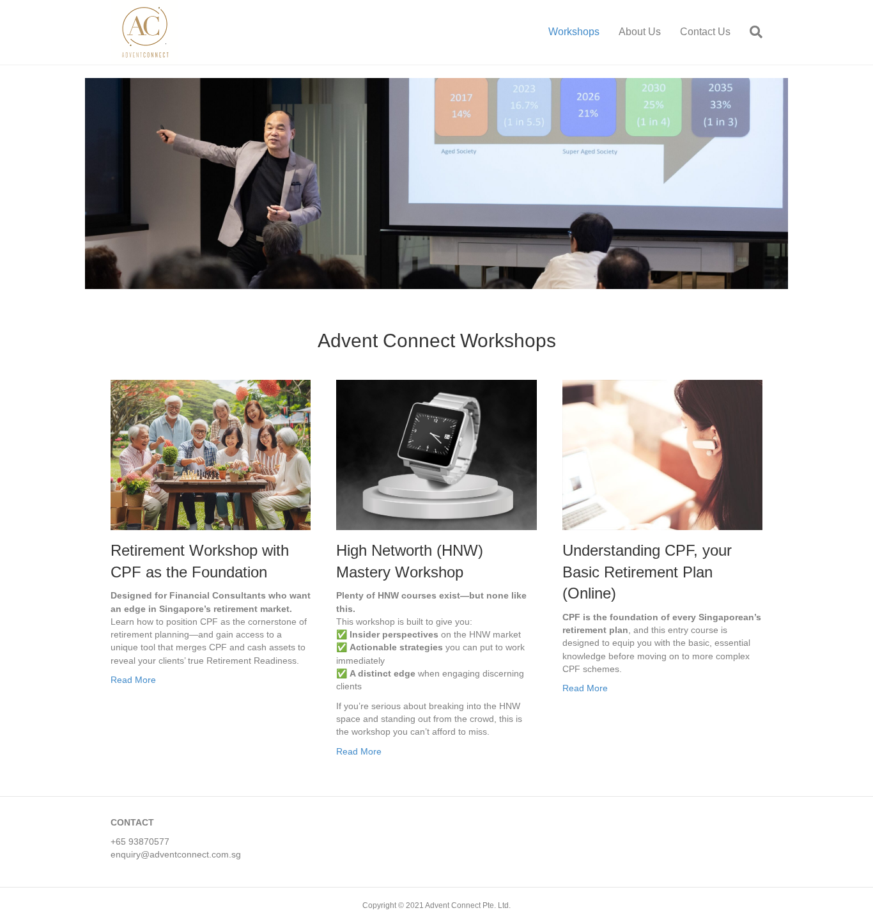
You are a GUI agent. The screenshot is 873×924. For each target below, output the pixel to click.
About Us (640, 31)
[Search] (751, 32)
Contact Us (705, 31)
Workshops (573, 31)
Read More (133, 680)
